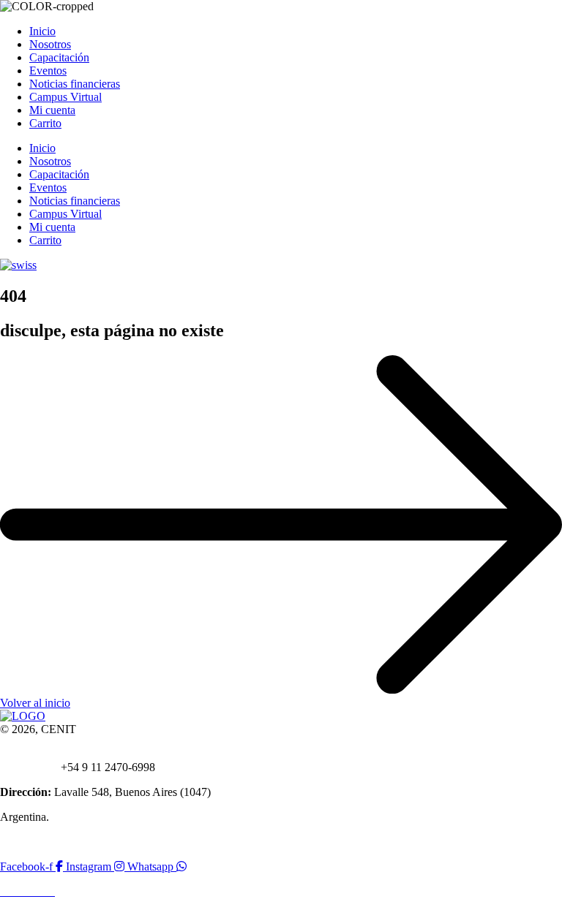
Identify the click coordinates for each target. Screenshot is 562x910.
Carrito (45, 123)
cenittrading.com (103, 754)
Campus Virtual (65, 97)
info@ (50, 754)
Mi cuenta (52, 110)
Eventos (48, 70)
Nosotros (50, 44)
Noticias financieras (74, 83)
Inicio (42, 31)
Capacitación (59, 57)
